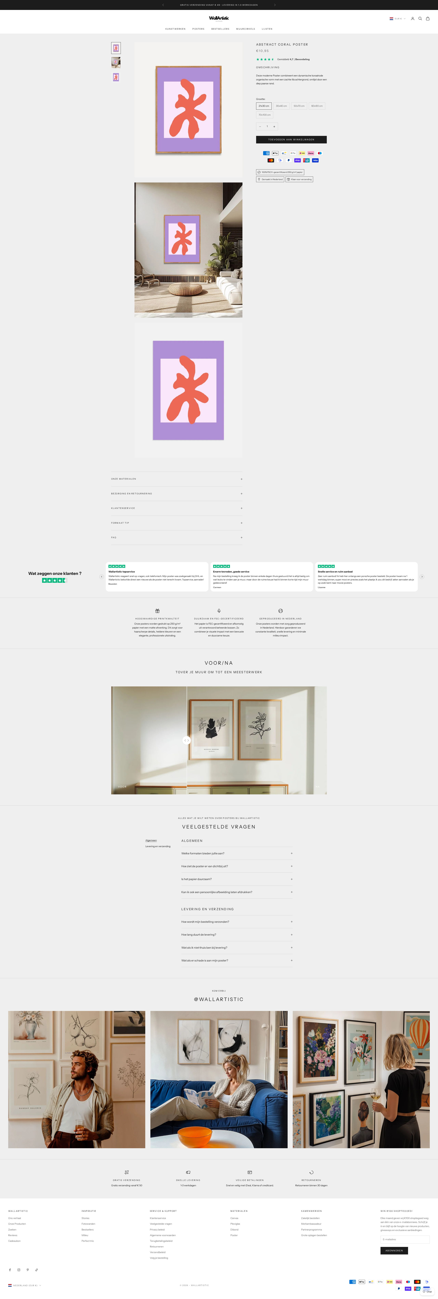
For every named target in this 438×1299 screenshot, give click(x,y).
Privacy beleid (157, 1229)
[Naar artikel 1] (116, 48)
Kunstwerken (175, 29)
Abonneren (394, 1250)
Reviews (12, 1235)
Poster (234, 1235)
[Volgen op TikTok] (36, 1270)
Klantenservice (158, 1218)
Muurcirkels (245, 29)
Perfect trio (88, 1240)
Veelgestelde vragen (161, 1223)
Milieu (85, 1235)
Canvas (234, 1218)
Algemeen (151, 840)
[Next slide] (422, 576)
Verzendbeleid (157, 1252)
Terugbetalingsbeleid (161, 1240)
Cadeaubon (14, 1240)
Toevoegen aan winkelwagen (291, 139)
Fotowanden (88, 1223)
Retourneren (157, 1246)
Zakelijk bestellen (310, 1218)
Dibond (234, 1229)
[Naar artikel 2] (116, 63)
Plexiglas (235, 1223)
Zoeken (12, 1229)
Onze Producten (17, 1223)
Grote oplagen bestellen (314, 1235)
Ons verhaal (14, 1218)
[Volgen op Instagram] (19, 1270)
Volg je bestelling (159, 1257)
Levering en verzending (157, 846)
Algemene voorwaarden (163, 1235)
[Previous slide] (101, 576)
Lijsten (267, 29)
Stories (85, 1218)
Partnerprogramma (311, 1229)
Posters (198, 29)
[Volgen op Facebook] (10, 1270)
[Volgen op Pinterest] (27, 1270)
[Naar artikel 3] (116, 77)
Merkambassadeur (311, 1223)
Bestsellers (220, 29)
